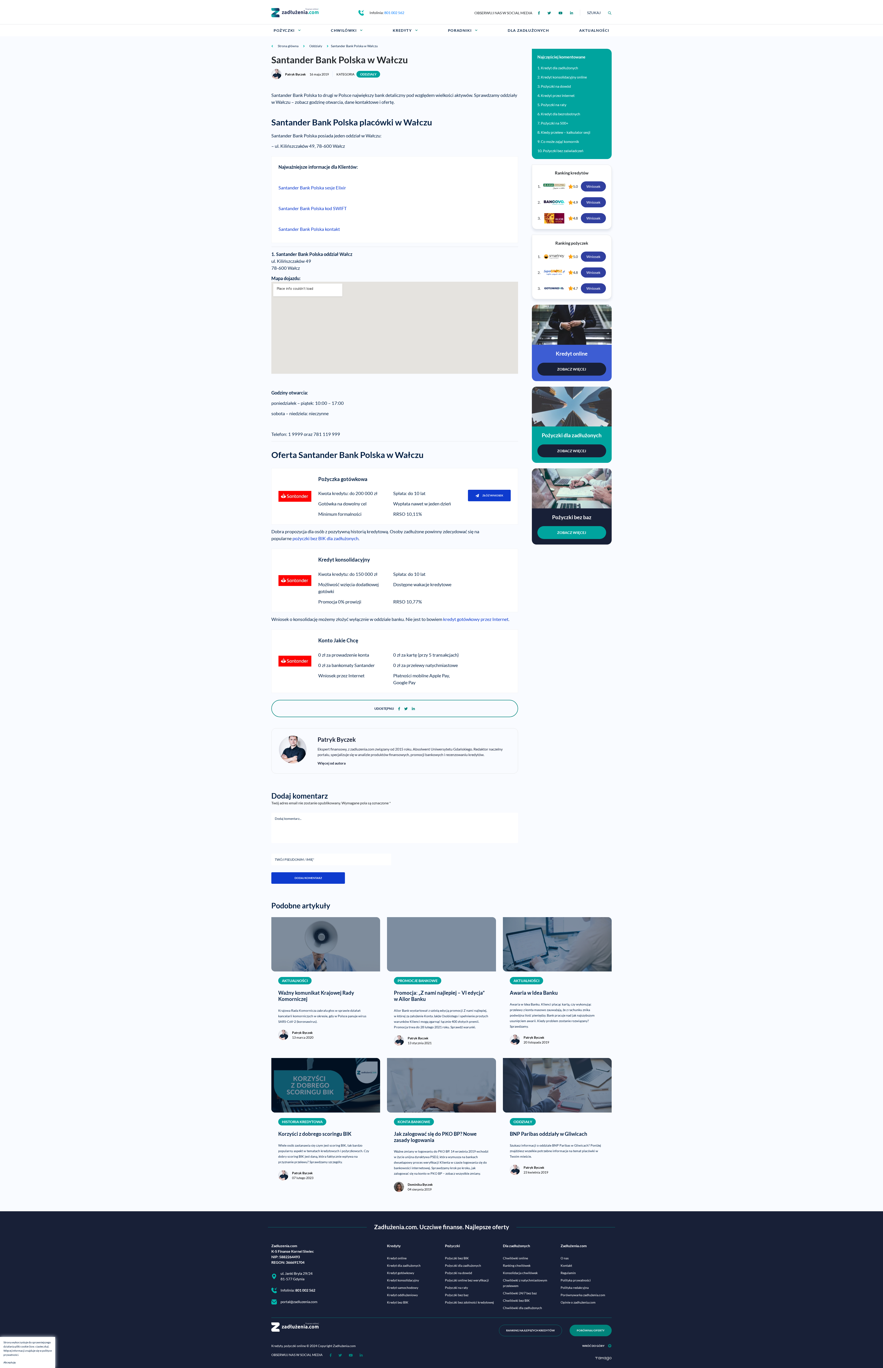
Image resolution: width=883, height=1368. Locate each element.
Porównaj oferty (591, 1330)
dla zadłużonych (342, 538)
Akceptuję (9, 1362)
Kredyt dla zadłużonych (559, 68)
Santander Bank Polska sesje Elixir (312, 187)
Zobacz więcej (571, 369)
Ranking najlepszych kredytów (530, 1330)
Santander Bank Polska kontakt (309, 229)
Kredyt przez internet (558, 95)
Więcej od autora (332, 763)
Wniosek (593, 186)
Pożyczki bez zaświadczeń (563, 150)
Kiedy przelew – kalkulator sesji (565, 132)
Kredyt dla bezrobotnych (560, 114)
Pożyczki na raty (553, 104)
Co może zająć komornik (560, 141)
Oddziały (368, 74)
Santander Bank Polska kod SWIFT (312, 208)
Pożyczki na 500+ (554, 123)
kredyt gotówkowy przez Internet (475, 619)
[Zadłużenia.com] (295, 12)
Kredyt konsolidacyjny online (564, 77)
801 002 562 (394, 12)
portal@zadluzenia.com (299, 1301)
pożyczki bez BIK (309, 538)
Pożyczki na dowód (556, 86)
